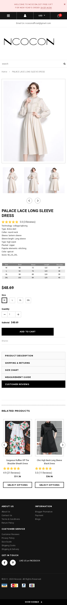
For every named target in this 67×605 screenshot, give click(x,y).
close (64, 4)
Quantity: (6, 309)
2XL (28, 300)
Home (4, 72)
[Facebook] (4, 563)
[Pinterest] (13, 563)
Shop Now (46, 7)
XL (20, 300)
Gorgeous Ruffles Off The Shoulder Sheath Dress (17, 462)
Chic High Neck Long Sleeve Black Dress (49, 462)
